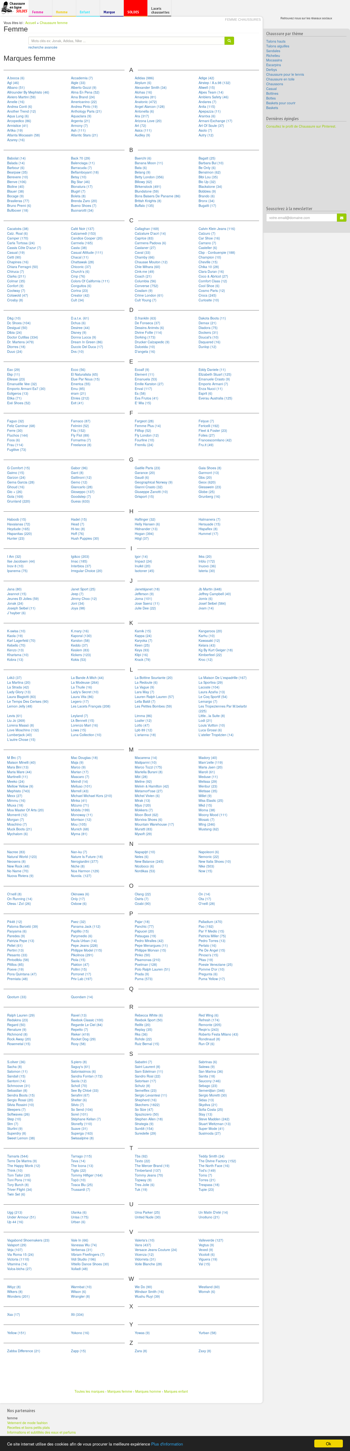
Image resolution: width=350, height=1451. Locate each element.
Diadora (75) (208, 327)
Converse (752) (146, 285)
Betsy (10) (78, 177)
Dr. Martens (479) (20, 341)
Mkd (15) (205, 805)
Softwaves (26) (18, 1114)
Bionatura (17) (82, 186)
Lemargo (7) (208, 701)
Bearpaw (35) (17, 172)
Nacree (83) (16, 851)
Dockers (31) (208, 332)
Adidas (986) (144, 77)
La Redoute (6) (146, 682)
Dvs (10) (77, 351)
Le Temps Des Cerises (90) (28, 701)
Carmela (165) (82, 242)
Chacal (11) (80, 257)
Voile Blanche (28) (148, 1264)
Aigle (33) (78, 82)
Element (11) (144, 374)
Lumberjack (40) (19, 734)
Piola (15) (78, 959)
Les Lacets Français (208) (90, 706)
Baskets (272, 107)
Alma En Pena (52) (85, 92)
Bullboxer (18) (17, 210)
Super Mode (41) (211, 1128)
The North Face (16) (214, 1165)
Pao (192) (206, 926)
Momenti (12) (17, 814)
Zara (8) (141, 1350)
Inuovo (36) (207, 565)
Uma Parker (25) (147, 1212)
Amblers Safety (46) (214, 97)
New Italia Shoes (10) (215, 861)
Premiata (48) (17, 978)
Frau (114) (15, 444)
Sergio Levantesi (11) (151, 1095)
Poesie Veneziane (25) (216, 964)
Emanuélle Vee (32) (22, 383)
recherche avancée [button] (42, 47)
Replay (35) (143, 1029)
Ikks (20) (205, 556)
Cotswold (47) (17, 295)
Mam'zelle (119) (211, 762)
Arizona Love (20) (148, 120)
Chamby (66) (145, 257)
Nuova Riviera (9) (20, 875)
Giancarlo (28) (82, 486)
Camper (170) (17, 238)
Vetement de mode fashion (27, 1422)
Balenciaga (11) (83, 162)
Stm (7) (12, 1123)
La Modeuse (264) (85, 682)
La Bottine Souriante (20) (154, 677)
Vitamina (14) (17, 1264)
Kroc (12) (206, 659)
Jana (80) (14, 589)
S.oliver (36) (16, 1061)
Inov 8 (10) (15, 565)
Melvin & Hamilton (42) (152, 786)
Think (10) (15, 1170)
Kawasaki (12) (209, 640)
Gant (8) (77, 472)
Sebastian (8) (17, 1090)
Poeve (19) (15, 969)
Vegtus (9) (206, 1244)
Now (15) (205, 870)
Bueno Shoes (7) (83, 205)
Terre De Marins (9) (22, 1160)
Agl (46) (13, 82)
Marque (111, 13)
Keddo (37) (79, 645)
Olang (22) (143, 894)
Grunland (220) (18, 501)
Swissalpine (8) (82, 1138)
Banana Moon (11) (149, 162)
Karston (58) (80, 640)
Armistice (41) (17, 125)
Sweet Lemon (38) (21, 1138)
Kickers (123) (81, 654)
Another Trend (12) (21, 111)
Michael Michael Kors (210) (91, 795)
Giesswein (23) (210, 486)
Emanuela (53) (146, 379)
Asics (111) (143, 130)
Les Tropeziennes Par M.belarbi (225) (223, 708)
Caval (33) (142, 252)
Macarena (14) (146, 757)
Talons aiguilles (277, 46)
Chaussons (274, 83)
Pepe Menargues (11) (151, 945)
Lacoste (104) (209, 687)
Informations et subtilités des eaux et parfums (41, 1432)
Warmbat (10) (81, 1286)
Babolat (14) (16, 158)
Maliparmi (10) (146, 762)
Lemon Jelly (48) (19, 706)
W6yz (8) (14, 1286)
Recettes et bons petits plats (28, 1427)
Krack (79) (142, 659)
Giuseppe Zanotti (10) (151, 491)
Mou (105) (79, 824)
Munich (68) (80, 829)
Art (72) (140, 125)
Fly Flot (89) (80, 435)
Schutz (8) (142, 1085)
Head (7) (77, 524)
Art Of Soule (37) (211, 125)
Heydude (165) (18, 528)
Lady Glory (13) (19, 691)
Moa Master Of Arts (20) (25, 810)
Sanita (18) (207, 1076)
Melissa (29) (208, 781)
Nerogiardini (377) (84, 861)
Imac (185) (79, 561)
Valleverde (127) (211, 1240)
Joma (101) (143, 598)
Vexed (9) (206, 1249)
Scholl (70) (79, 1085)
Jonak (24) (15, 603)
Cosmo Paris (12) (212, 290)
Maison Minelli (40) (21, 762)
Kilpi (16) (141, 654)
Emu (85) (78, 388)
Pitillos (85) (15, 964)
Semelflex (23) (146, 1090)
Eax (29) (13, 369)
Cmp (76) (78, 276)
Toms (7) (205, 1175)
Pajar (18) (142, 921)
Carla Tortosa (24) (21, 242)
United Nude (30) (148, 1217)
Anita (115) (207, 106)
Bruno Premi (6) (19, 205)
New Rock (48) (18, 866)
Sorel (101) (79, 1114)
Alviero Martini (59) (21, 97)
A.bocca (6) (16, 77)
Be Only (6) (207, 167)
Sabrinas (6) (208, 1061)
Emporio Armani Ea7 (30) (26, 388)
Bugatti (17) (207, 205)
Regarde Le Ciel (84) (87, 1024)
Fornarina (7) (81, 440)
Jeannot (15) (16, 593)
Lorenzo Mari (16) (84, 725)
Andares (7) (207, 101)
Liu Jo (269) (16, 720)
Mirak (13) (142, 800)
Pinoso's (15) (208, 954)
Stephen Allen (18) (149, 1119)
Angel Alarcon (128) (150, 106)
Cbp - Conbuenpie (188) (217, 252)
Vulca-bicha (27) (19, 1268)
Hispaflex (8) (208, 528)
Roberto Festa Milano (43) (218, 1034)
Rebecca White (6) (149, 1015)
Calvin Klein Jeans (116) (217, 228)
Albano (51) (16, 87)
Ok (328, 1443)
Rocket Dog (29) (83, 1039)
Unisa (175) (80, 1217)
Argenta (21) (80, 120)
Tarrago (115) (81, 1156)
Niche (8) (78, 866)
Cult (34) (77, 300)
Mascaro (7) (80, 776)
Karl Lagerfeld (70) (21, 640)
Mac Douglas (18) (84, 757)
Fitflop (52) (143, 430)
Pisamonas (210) (147, 959)
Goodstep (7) (81, 496)
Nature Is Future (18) (87, 856)
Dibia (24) (14, 332)
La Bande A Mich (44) (87, 677)
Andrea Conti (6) (19, 106)
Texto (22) (142, 1160)
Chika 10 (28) (209, 266)
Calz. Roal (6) (17, 233)
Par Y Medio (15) (211, 931)
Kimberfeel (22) (210, 654)
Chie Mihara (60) (147, 266)
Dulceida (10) (145, 346)
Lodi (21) (205, 720)
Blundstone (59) (147, 191)
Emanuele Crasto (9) (214, 379)
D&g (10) (14, 318)
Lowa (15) (78, 730)
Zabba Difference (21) (23, 1350)
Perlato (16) (207, 945)
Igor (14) (141, 556)
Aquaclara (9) (81, 116)
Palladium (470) (210, 921)
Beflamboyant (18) (85, 172)
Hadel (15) (79, 519)
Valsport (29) (16, 1244)
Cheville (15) (208, 261)
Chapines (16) (18, 261)
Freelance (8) (81, 444)
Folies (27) (207, 435)
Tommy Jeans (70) (149, 1175)
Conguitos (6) (81, 285)
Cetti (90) (14, 257)
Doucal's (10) (209, 337)
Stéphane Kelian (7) (86, 1119)
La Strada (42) (18, 687)
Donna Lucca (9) (83, 337)
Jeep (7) (77, 593)
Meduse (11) (208, 776)
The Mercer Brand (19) (152, 1165)
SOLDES (135, 13)
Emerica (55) (80, 383)
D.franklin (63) (145, 318)
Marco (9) (78, 767)
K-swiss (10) (16, 630)
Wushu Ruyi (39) (147, 1296)
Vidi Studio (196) (83, 1259)
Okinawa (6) (80, 894)
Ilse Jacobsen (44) (21, 561)
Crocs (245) (207, 295)
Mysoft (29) (143, 833)
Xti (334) (77, 1314)
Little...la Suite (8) (212, 715)
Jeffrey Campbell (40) (215, 593)
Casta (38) (79, 247)
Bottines (272, 93)
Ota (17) (205, 898)
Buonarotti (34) (82, 210)
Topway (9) (143, 1179)
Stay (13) (205, 1114)
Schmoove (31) (18, 1085)
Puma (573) (144, 978)
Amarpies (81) (145, 97)
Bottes (271, 98)
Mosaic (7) (207, 819)
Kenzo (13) (15, 650)
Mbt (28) (141, 776)
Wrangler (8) (80, 1296)
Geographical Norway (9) (154, 482)
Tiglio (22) (78, 1170)
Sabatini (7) (143, 1061)
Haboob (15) (16, 519)
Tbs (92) (141, 1156)
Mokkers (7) (144, 810)
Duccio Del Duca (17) (87, 346)
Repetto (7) (79, 1029)
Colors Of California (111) (90, 281)
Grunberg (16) (209, 496)
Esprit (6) (205, 393)
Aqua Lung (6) (18, 116)
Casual (271, 88)
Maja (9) (77, 762)
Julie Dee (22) (145, 608)
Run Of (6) (207, 1043)
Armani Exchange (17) (215, 120)
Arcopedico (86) (19, 120)
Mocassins (274, 60)
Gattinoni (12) (81, 477)
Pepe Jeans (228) (84, 945)
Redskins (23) (17, 1019)
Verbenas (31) (81, 1249)
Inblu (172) (207, 561)
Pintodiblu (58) (18, 959)
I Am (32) (14, 556)
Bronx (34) (207, 200)
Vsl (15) (204, 1264)
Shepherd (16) (146, 1099)
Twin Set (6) (16, 1194)
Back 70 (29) (80, 158)
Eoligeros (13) (17, 393)
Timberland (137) (148, 1170)
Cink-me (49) (144, 271)
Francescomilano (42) (215, 440)
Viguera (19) (208, 1259)
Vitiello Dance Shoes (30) (90, 1264)
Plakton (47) (80, 964)
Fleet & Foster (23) (213, 430)
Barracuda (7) (81, 167)
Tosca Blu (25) (82, 1184)
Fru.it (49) (206, 444)
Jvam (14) (206, 608)
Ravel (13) (79, 1015)
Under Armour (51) (21, 1217)
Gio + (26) (14, 491)
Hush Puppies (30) (85, 538)
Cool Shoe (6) (209, 285)
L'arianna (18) (145, 734)
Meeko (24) (16, 781)
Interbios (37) (81, 565)
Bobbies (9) (207, 191)
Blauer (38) (15, 191)
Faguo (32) (15, 421)
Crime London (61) (149, 295)
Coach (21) (143, 276)
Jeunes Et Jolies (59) (23, 598)
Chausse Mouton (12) (151, 261)
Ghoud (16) (16, 486)
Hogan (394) (144, 533)
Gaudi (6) (142, 477)
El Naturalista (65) (84, 374)
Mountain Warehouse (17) (154, 824)
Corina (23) (79, 290)
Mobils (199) (80, 810)
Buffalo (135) (144, 205)
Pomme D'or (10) (212, 969)
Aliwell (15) (207, 87)
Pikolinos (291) (82, 954)
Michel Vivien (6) (147, 795)
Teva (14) (78, 1160)
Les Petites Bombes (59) (153, 706)
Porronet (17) (81, 974)
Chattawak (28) (82, 261)
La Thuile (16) (81, 687)
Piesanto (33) (17, 954)
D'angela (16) (145, 351)
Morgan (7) (15, 819)
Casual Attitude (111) (87, 252)
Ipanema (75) (17, 570)
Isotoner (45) (144, 570)
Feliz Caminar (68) (21, 425)
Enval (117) (143, 388)
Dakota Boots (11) (212, 318)
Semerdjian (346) (212, 1090)
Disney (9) (78, 332)
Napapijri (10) (145, 851)
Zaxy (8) (205, 1350)
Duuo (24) (14, 351)
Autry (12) (206, 135)
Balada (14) (16, 162)
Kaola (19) (15, 635)
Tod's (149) (207, 1170)
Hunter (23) (16, 538)
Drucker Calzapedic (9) (152, 341)
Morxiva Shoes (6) (148, 819)
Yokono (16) (80, 1332)
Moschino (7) (17, 824)
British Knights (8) (148, 200)
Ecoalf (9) (142, 369)
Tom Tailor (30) (18, 1175)
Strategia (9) (144, 1123)
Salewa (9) (207, 1066)
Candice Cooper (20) (87, 238)
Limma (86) (143, 715)
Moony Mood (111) (213, 814)
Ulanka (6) (79, 1212)
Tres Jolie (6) (145, 1184)
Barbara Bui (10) (211, 162)
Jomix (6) (206, 598)
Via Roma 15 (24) (20, 1254)
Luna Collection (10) (86, 734)
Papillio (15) (80, 931)
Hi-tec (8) (78, 528)
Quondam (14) (82, 996)
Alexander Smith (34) (151, 87)
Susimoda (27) (210, 1133)
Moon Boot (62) (146, 814)
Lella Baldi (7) (145, 701)
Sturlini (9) (15, 1128)
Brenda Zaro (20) (84, 200)
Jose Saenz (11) (147, 603)
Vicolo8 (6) (207, 1254)
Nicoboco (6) (144, 866)
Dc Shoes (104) (19, 322)
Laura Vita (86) (82, 696)
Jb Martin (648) (210, 589)
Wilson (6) (78, 1291)
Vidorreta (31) (145, 1259)
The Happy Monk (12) (23, 1165)
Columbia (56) (145, 281)
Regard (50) (16, 1024)
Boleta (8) (78, 196)
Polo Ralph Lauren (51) (152, 969)
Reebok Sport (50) (149, 1019)
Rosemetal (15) (18, 1043)
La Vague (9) (144, 687)
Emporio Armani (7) (213, 383)
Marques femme (119, 1391)
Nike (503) (206, 866)
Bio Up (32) (207, 181)
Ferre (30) (15, 430)
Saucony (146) (210, 1080)
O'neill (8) (14, 894)
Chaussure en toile (280, 79)
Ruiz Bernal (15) (147, 1043)
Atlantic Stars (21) (84, 135)
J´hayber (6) (16, 612)
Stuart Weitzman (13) (215, 1123)
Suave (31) (79, 1128)
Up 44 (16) (15, 1221)
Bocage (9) (15, 196)
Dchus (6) (78, 322)
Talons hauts (275, 41)
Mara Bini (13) (18, 767)
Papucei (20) (144, 931)
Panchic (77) (144, 926)
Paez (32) (78, 921)
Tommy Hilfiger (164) (87, 1175)
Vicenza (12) (144, 1254)
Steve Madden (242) (214, 1119)
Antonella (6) (144, 111)
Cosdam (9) (144, 290)
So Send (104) (82, 1109)
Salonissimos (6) (83, 1071)
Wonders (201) (18, 1296)
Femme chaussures (243, 19)
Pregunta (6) (208, 974)
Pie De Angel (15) (212, 950)
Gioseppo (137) (83, 491)
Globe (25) (207, 491)
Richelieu (273, 55)
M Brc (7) (14, 757)
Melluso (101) (81, 786)
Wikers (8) (15, 1291)
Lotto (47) (142, 725)
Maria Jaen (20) (211, 767)
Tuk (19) (141, 1189)
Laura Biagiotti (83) (21, 696)
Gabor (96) (79, 467)
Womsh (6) (207, 1291)
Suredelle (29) (145, 1133)
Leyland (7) (79, 715)
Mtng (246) (207, 824)
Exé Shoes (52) (18, 402)
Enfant (87, 11)
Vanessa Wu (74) (84, 1244)
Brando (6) (207, 196)
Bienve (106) (16, 181)
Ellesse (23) (16, 379)
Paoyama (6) (17, 931)
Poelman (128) (146, 964)
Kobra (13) (15, 659)
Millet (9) (205, 795)
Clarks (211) (16, 276)
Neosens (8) (16, 861)
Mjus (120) (143, 805)
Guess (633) (80, 501)
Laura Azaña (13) (212, 691)
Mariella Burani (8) (149, 771)
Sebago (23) (208, 1085)
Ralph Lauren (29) (21, 1015)
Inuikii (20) (142, 565)
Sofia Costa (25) (211, 1109)
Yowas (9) (142, 1332)
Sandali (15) (16, 1076)
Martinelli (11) (17, 776)
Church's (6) (80, 271)
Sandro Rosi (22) (147, 1076)
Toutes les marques (89, 1391)
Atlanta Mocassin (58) (23, 135)
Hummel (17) (208, 533)
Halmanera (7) (209, 519)
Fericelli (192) (209, 425)
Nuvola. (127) (81, 875)
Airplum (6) (143, 82)
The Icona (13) (82, 1165)
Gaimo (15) (15, 472)
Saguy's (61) (80, 1066)
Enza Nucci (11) (211, 388)
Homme (63, 11)
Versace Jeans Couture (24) (156, 1249)
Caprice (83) (144, 238)
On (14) (204, 894)
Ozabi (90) (143, 903)
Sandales (273, 50)
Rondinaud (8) (209, 1039)
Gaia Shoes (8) (210, 467)
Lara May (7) (144, 691)
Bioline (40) (15, 186)
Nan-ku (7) (79, 851)
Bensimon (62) (210, 172)
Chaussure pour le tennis (285, 74)
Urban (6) (78, 1221)
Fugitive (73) (16, 449)
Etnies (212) (80, 398)
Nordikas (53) (145, 870)
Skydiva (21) (208, 1104)
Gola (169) (15, 496)
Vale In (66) (79, 1240)
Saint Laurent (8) (147, 1066)
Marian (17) (80, 771)
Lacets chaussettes (160, 10)
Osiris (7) (142, 898)
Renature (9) (16, 1029)
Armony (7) (79, 125)
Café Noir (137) (82, 228)
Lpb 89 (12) (143, 730)
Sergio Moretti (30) (213, 1095)
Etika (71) (14, 398)
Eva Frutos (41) (146, 398)
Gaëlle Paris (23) (147, 467)
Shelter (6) (79, 1099)
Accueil (30, 22)
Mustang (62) (209, 829)
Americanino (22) (84, 101)
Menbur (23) (208, 786)
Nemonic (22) (209, 856)
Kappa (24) (143, 635)
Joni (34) (77, 603)
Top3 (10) (78, 1179)
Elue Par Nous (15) (85, 379)
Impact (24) (143, 561)
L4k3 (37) (14, 677)
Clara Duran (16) (211, 271)
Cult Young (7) (145, 300)
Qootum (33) (16, 996)
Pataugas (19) (145, 935)
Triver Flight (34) (19, 1189)
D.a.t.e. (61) (80, 318)
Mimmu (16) (16, 800)
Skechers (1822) (147, 1104)
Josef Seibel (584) (212, 603)
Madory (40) (208, 757)
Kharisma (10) (18, 654)
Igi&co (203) (80, 556)
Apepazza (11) (210, 111)
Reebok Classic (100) (87, 1019)
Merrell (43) (80, 790)
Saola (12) (79, 1080)
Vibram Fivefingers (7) (88, 1254)
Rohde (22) (143, 1039)
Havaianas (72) (18, 524)
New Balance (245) (149, 861)
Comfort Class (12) (213, 281)
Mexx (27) (14, 795)
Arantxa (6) (207, 116)
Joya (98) (78, 608)
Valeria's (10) (145, 1240)
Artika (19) (15, 130)
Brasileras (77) (18, 200)
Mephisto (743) (18, 790)
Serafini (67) (80, 1095)
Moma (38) (207, 810)
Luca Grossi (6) (210, 730)
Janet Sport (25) (83, 589)
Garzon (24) (16, 477)
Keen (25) (142, 645)
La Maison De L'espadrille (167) (223, 677)
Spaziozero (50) (147, 1114)
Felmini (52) (80, 425)
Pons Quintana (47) (22, 974)
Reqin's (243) (209, 1029)
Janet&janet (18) (147, 589)
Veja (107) (15, 1249)
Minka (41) (79, 800)
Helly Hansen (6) (147, 524)
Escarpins (273, 64)
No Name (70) (18, 870)
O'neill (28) (207, 903)
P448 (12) (14, 921)
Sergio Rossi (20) (20, 1099)
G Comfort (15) (18, 467)
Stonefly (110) (81, 1123)
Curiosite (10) (209, 300)
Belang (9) (142, 172)
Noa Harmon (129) (85, 870)
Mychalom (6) (17, 833)
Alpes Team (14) (211, 92)
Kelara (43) (207, 645)
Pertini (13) (15, 950)
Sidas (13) (206, 1099)
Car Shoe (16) (209, 238)
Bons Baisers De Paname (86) (157, 196)
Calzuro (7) (207, 233)
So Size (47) (144, 1109)
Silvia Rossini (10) (20, 1104)
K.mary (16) (80, 630)
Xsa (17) (13, 1314)
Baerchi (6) (143, 158)
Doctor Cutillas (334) (22, 337)
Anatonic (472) (146, 101)
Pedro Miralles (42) (149, 940)
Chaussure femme (54, 22)
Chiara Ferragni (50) (22, 266)
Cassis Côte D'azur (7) (24, 247)
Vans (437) (143, 1244)
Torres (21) (207, 1179)
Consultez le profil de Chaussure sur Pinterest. (301, 126)
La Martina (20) (18, 682)
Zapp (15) (78, 1350)
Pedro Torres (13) (212, 940)
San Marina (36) (211, 1071)
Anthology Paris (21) (86, 111)
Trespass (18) (209, 1184)
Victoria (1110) (18, 1259)
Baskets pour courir (280, 102)
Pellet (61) (15, 945)
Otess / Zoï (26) (19, 903)
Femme (39, 11)
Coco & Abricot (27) (213, 276)
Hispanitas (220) (19, 533)
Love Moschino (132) (23, 730)
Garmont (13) (209, 472)
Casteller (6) (208, 247)
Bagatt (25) (207, 158)
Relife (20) (142, 1024)
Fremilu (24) (144, 444)
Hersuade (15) (209, 524)
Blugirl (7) (78, 191)
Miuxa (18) (15, 805)
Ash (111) (78, 130)
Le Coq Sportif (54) (213, 696)
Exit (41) (77, 402)
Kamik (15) (143, 630)
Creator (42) (80, 295)
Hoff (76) (77, 533)
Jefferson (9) (144, 593)
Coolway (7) (16, 290)
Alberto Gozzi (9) (83, 87)
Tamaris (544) (17, 1156)
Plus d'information (167, 1444)
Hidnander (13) (146, 528)
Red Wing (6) (209, 1015)
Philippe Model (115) (86, 950)
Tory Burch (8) (18, 1184)
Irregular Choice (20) (86, 570)
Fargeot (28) (144, 421)
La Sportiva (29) (211, 682)
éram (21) (78, 393)
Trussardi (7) (80, 1189)
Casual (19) (16, 252)
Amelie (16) (16, 101)
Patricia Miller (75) (212, 935)
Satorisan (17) (145, 1080)
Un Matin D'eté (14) (213, 1212)
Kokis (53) (78, 659)
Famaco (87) (80, 421)
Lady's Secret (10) (85, 691)
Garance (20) (145, 472)
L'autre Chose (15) (21, 739)
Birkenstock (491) (148, 186)
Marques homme (148, 1391)
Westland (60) (209, 1286)
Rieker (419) (80, 1034)
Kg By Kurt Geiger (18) (216, 650)
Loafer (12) (143, 720)
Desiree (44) (80, 327)
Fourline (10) (144, 440)
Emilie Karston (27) (149, 383)
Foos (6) (13, 440)
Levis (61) (14, 715)
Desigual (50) (17, 327)
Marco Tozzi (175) (148, 767)
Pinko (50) (142, 954)
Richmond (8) (17, 1034)
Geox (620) (207, 482)
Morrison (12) (81, 819)
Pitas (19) (206, 959)
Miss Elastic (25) (211, 800)
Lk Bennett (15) (82, 720)
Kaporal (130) (81, 635)
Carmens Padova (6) (150, 242)
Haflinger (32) (145, 519)
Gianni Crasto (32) (149, 486)
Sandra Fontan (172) (87, 1076)
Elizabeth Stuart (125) (215, 374)
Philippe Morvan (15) (150, 950)
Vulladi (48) (79, 1268)
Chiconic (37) (81, 266)
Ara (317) (142, 116)
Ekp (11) (13, 374)
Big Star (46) (80, 181)
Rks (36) (141, 1034)
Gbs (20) (205, 477)
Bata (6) (141, 167)
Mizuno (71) (80, 805)
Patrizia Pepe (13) (20, 940)
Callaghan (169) (147, 228)
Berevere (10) (17, 177)
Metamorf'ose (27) (149, 790)
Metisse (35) (208, 790)
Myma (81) (79, 833)
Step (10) (14, 1119)
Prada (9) (142, 974)
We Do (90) (143, 1286)
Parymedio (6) (81, 935)
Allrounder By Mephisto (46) (28, 92)
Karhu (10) (207, 635)
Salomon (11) (17, 1071)
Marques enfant (176, 1391)
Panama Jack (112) (85, 926)
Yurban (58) (207, 1332)
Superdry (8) (16, 1133)
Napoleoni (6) (209, 851)
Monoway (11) (82, 814)
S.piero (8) (79, 1061)
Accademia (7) (82, 77)
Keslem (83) (80, 650)
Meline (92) (143, 781)
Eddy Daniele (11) (212, 369)
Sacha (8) (14, 1066)
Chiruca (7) (15, 271)
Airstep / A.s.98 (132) (214, 82)
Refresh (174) (209, 1019)
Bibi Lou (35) (208, 177)
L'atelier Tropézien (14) (216, 734)
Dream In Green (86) (87, 341)
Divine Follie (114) (148, 332)
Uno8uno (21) (209, 1217)
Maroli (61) (207, 771)
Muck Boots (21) (19, 829)
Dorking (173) (145, 337)
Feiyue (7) (206, 421)
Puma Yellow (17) (212, 978)
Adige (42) (206, 77)
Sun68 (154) (144, 1128)
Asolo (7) (205, 130)
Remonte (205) (210, 1024)
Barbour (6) (16, 167)
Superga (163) (82, 1133)
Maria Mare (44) (19, 771)
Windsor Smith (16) (149, 1291)
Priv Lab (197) (81, 978)
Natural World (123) (22, 856)
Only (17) (78, 898)
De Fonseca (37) (147, 322)
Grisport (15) (144, 496)
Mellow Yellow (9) (20, 786)
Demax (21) (207, 322)
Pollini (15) (79, 969)
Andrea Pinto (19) (84, 106)
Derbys (271, 69)
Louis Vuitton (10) (212, 725)
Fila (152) (78, 430)
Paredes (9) (16, 935)
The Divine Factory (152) (217, 1160)
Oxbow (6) (79, 903)
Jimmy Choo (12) (84, 598)
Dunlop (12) (207, 346)
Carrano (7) (207, 242)
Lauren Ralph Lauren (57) (154, 696)
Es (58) (140, 393)
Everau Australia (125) (215, 398)
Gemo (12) (79, 482)
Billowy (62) (143, 181)
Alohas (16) (143, 92)
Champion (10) (210, 257)
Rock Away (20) (19, 1039)
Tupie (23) (206, 1189)
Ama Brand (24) (83, 97)
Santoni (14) (16, 1080)
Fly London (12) (147, 435)
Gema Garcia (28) (21, 482)
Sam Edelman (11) (149, 1071)
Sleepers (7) (16, 1109)
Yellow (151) (16, 1332)
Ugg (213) (14, 1212)
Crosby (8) (15, 300)
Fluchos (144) (17, 435)
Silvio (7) (77, 1104)
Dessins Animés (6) (149, 327)
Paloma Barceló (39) (22, 926)
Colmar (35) (16, 281)
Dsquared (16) (209, 341)
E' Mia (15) (143, 402)
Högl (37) (142, 538)
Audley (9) (142, 135)
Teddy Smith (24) (212, 1156)
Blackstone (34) (210, 186)
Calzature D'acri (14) (150, 233)
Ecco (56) (78, 369)
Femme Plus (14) (148, 425)
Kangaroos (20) (210, 630)
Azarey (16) (16, 139)
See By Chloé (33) (85, 1090)
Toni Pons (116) (19, 1179)
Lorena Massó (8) (20, 725)
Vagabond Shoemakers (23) (28, 1240)
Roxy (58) (78, 1043)
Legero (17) (80, 701)
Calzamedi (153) (83, 233)
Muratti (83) (143, 829)
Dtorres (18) (16, 346)
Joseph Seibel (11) (21, 608)
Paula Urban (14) (84, 940)
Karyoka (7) (143, 640)
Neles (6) (142, 856)
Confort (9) (15, 285)
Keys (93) (142, 650)
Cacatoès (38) (18, 228)
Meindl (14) (79, 781)
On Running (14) (19, 898)
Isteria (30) (207, 570)
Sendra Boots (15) (21, 1095)
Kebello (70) (16, 645)
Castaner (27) (145, 247)
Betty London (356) (149, 177)
